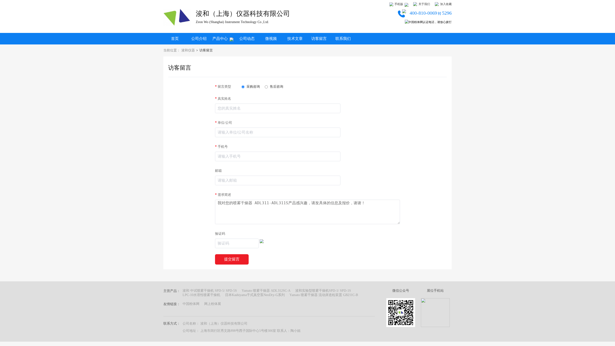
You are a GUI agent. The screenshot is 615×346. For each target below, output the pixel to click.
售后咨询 (276, 86)
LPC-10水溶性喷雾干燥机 (201, 295)
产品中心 (220, 39)
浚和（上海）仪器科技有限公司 (243, 13)
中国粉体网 (191, 304)
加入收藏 (446, 4)
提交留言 (232, 259)
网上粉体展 (212, 304)
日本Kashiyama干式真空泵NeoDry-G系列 (255, 295)
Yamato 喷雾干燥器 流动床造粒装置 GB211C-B (323, 295)
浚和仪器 (188, 50)
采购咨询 (253, 86)
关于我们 (424, 4)
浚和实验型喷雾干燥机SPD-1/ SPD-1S (323, 290)
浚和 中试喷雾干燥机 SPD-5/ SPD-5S (210, 290)
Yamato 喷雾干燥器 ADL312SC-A (266, 290)
